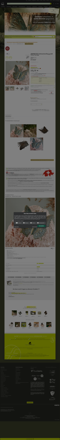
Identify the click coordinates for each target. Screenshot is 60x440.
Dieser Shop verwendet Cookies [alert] (30, 213)
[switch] (17, 222)
